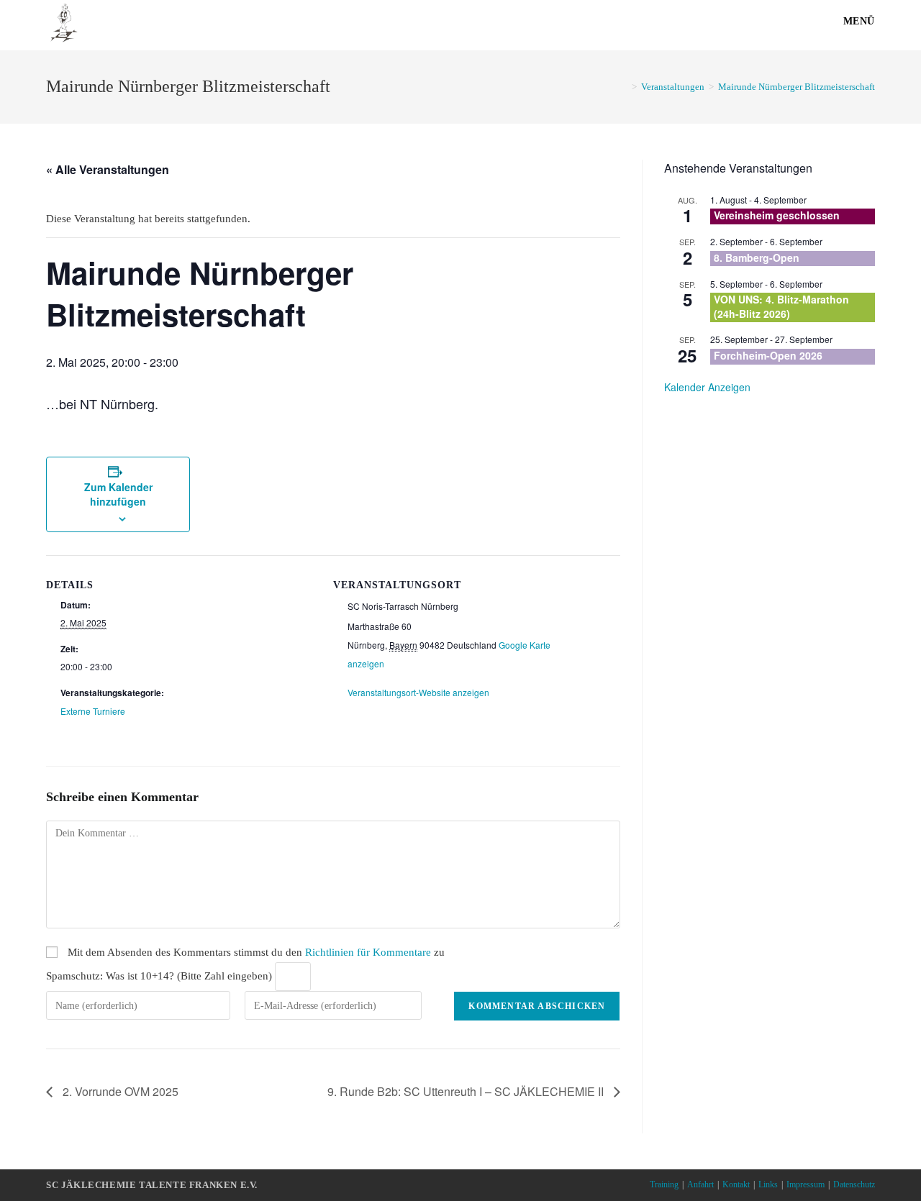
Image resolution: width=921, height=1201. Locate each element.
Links (768, 1184)
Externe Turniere (92, 711)
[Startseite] (623, 86)
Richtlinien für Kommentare (368, 952)
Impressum (805, 1184)
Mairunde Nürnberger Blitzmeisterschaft (796, 86)
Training (664, 1184)
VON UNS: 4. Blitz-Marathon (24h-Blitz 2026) (781, 306)
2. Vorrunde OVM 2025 (119, 1091)
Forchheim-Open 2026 (768, 355)
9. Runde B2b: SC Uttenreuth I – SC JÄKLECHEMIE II (467, 1091)
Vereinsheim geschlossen (777, 215)
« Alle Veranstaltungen (107, 169)
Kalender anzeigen (707, 387)
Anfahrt (700, 1184)
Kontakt (736, 1184)
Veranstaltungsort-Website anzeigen (418, 692)
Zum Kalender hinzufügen (118, 494)
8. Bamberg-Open (756, 257)
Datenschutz (854, 1184)
